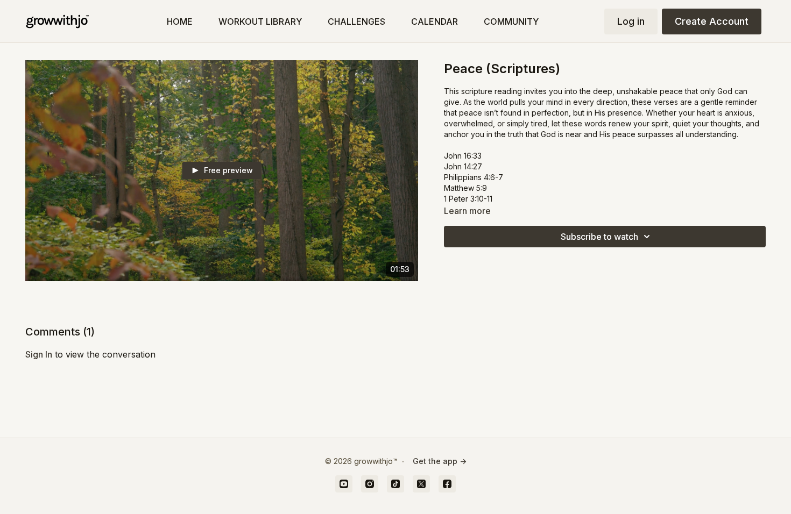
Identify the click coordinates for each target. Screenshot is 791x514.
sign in (38, 354)
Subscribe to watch (599, 236)
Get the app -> (440, 461)
